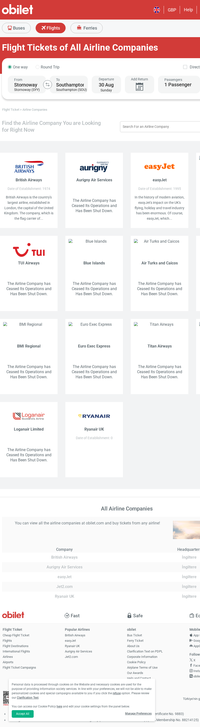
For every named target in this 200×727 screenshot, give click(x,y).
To (58, 80)
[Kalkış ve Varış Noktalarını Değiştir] (47, 84)
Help (188, 9)
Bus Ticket (134, 635)
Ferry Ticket (135, 640)
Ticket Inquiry (136, 683)
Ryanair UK (72, 646)
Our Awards (135, 673)
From (18, 80)
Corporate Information (142, 657)
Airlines (8, 657)
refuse (117, 693)
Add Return (139, 79)
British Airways (75, 635)
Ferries (89, 28)
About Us (133, 646)
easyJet (70, 640)
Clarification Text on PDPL (145, 651)
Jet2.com (71, 657)
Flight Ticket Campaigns (19, 667)
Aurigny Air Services (78, 651)
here (59, 706)
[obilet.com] (29, 13)
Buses (18, 28)
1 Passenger (177, 84)
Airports (8, 662)
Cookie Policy (136, 662)
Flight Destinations (16, 646)
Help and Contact (139, 678)
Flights (53, 28)
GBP (172, 9)
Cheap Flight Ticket (16, 635)
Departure (106, 79)
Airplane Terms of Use (142, 667)
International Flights (16, 651)
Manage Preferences (138, 713)
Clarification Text (28, 697)
